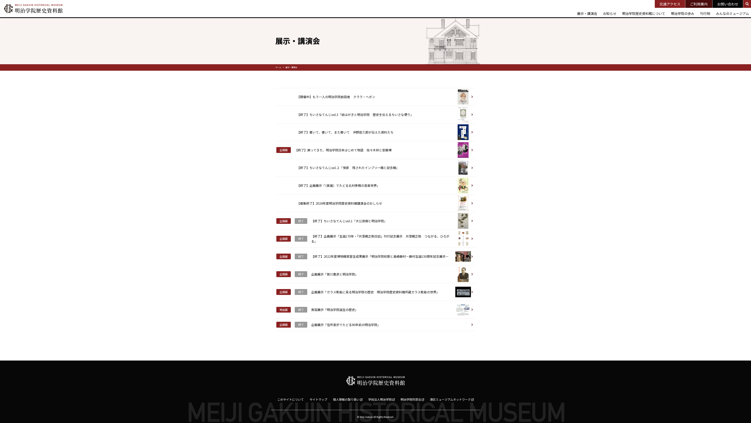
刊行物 (705, 13)
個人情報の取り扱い (346, 399)
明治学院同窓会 (411, 399)
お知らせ (609, 13)
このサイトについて (290, 399)
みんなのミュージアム (732, 13)
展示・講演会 (587, 13)
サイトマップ (318, 399)
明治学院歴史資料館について (643, 13)
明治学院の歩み (682, 13)
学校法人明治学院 (380, 399)
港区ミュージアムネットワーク (450, 399)
